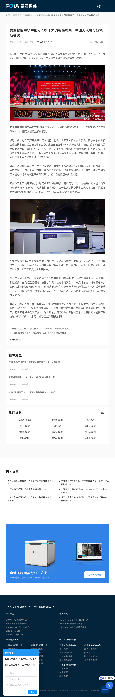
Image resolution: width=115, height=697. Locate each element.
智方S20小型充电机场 (16, 623)
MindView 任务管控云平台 (72, 623)
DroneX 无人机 (13, 630)
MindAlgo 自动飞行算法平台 (73, 627)
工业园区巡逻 (65, 659)
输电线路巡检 (37, 648)
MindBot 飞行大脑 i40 (16, 634)
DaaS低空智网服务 (42, 606)
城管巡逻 (63, 672)
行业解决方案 (12, 639)
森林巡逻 (63, 675)
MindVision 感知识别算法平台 (73, 620)
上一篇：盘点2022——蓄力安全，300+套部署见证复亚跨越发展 (39, 328)
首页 (8, 15)
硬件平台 (10, 614)
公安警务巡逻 (12, 648)
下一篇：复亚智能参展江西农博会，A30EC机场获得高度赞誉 (38, 332)
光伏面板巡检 (90, 659)
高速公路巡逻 (65, 652)
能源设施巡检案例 (92, 645)
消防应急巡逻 (65, 656)
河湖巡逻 (63, 668)
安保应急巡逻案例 (67, 645)
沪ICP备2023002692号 (70, 690)
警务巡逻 (63, 648)
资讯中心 (17, 15)
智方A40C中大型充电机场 (17, 627)
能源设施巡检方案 (39, 645)
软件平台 (63, 614)
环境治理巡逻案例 (67, 664)
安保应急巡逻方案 (14, 645)
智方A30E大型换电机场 (16, 620)
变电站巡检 (89, 652)
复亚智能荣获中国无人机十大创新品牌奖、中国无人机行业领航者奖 (68, 15)
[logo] (21, 6)
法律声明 (85, 690)
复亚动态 (29, 15)
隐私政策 (95, 690)
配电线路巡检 (90, 656)
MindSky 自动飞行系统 (16, 606)
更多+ (103, 412)
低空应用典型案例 (67, 639)
